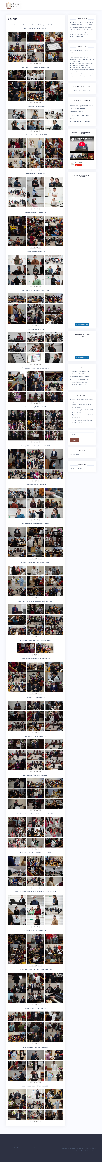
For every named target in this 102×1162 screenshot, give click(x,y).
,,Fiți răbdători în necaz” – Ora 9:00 (82, 415)
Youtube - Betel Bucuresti (80, 371)
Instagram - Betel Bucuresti (80, 376)
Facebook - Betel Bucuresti (80, 374)
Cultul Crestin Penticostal (80, 379)
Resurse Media (83, 5)
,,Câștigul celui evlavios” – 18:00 (81, 405)
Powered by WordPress (13, 1148)
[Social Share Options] (71, 202)
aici (56, 25)
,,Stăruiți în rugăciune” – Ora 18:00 (82, 410)
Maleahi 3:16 (82, 36)
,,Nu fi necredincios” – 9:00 (80, 399)
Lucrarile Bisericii (55, 5)
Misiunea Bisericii (67, 5)
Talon (29, 1148)
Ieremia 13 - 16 (86, 90)
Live (76, 5)
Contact (93, 5)
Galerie (78, 1148)
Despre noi (44, 5)
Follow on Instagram (83, 324)
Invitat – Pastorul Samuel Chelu (82, 420)
